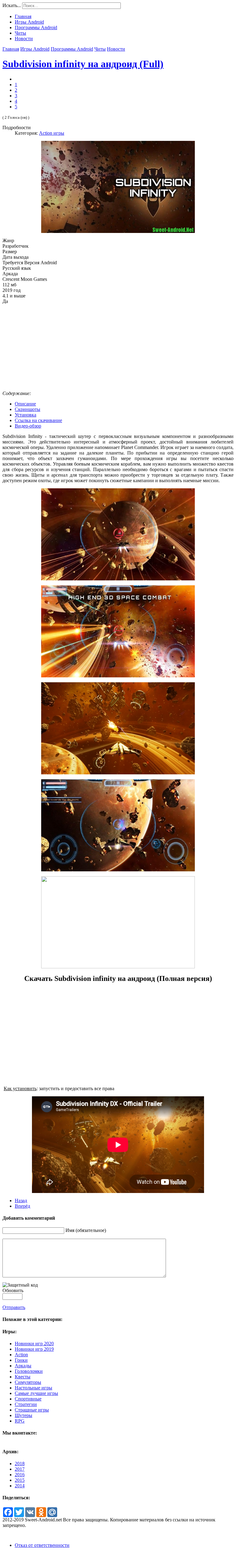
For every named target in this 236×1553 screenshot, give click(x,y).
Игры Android (34, 49)
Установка (25, 414)
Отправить (13, 1307)
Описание (25, 403)
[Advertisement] (118, 347)
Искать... (11, 5)
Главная (10, 49)
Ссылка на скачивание (38, 420)
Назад (21, 1200)
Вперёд (22, 1206)
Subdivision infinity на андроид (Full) (82, 63)
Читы (100, 49)
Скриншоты (27, 409)
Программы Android (72, 49)
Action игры (51, 133)
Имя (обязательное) (85, 1230)
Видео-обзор (28, 425)
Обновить (12, 1290)
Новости (116, 49)
